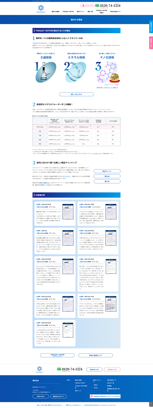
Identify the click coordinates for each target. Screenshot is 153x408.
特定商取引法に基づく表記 (113, 389)
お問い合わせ (41, 396)
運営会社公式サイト (58, 396)
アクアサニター (66, 176)
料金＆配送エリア (115, 11)
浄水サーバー (80, 11)
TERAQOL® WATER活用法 (101, 11)
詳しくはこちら (76, 94)
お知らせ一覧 (110, 383)
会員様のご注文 (112, 369)
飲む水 (107, 176)
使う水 (107, 181)
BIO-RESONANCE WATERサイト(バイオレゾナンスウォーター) (100, 405)
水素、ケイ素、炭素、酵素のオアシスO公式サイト (50, 405)
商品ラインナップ (97, 381)
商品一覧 (90, 11)
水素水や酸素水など (44, 183)
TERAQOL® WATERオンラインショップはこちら (106, 396)
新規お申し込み (94, 369)
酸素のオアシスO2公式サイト (73, 405)
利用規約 (109, 386)
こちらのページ (97, 153)
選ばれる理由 (55, 11)
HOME (68, 380)
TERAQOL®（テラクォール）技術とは (107, 87)
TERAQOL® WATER (41, 9)
